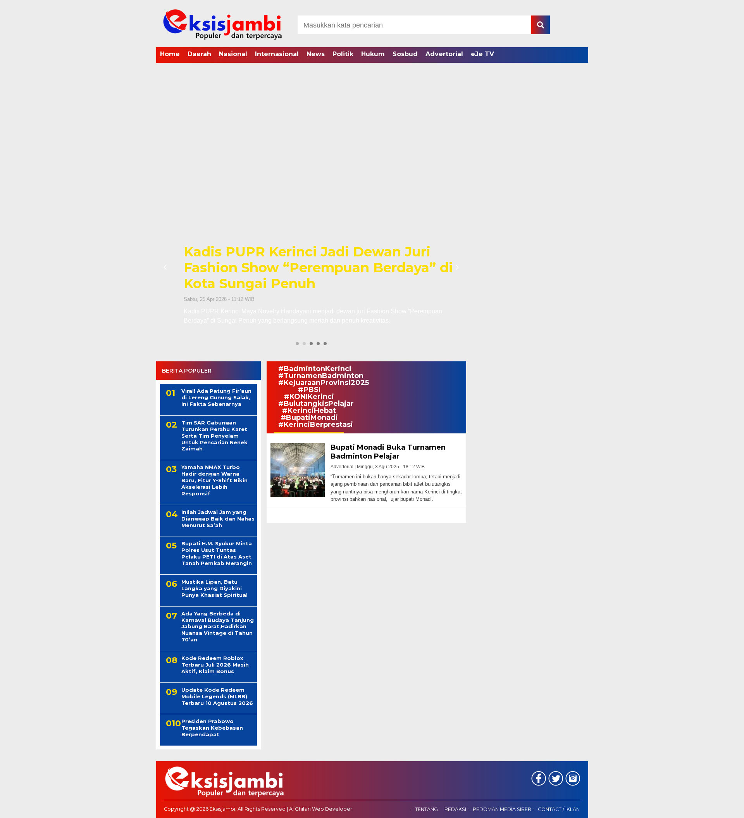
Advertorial (444, 54)
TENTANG (426, 809)
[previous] (166, 267)
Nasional (233, 54)
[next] (456, 267)
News (316, 54)
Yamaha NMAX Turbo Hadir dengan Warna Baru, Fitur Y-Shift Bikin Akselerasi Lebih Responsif (214, 480)
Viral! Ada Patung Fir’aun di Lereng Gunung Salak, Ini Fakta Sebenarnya (216, 397)
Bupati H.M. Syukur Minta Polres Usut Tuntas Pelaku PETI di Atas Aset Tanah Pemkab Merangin (216, 553)
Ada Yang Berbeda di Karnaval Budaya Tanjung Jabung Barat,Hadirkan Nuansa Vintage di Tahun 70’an (217, 626)
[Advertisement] (372, 122)
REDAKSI (455, 809)
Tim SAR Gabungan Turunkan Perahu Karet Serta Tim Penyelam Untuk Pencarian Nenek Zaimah (214, 435)
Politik (342, 54)
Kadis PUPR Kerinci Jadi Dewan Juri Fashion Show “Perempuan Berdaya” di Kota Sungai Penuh (310, 267)
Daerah (199, 54)
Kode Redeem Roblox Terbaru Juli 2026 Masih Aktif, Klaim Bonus (215, 664)
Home (170, 54)
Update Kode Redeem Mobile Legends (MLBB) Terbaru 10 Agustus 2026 (217, 696)
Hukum (373, 54)
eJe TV (482, 54)
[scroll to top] (713, 807)
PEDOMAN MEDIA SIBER (502, 809)
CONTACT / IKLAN (559, 809)
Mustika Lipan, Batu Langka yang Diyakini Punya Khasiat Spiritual (214, 588)
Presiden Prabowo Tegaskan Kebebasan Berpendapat (212, 727)
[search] (540, 24)
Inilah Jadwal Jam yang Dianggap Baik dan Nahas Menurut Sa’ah (218, 518)
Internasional (277, 54)
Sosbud (405, 54)
